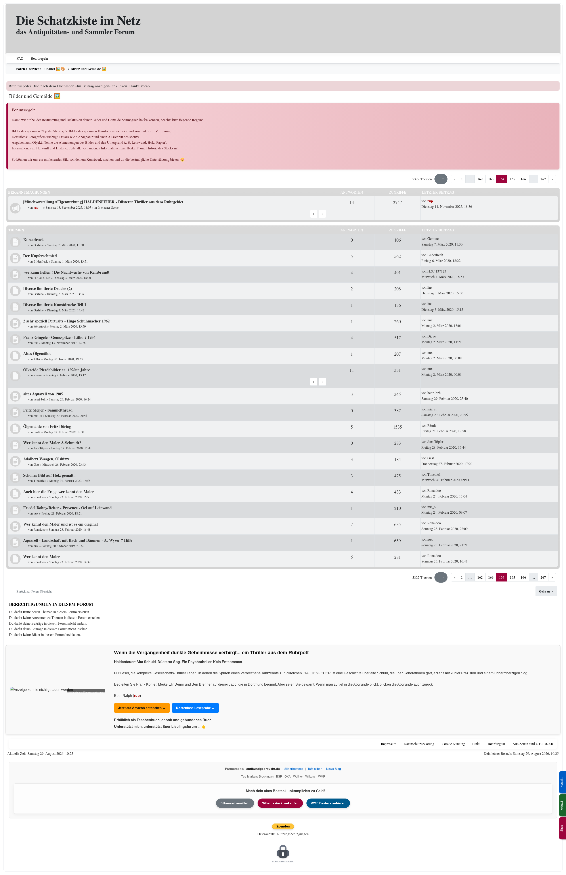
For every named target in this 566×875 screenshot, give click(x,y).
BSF (279, 776)
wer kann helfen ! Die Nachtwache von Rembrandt (66, 272)
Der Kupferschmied (40, 256)
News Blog (333, 768)
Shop (561, 828)
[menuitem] (17, 58)
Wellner (298, 776)
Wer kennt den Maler (41, 556)
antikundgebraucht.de (263, 768)
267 (543, 178)
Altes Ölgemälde (37, 353)
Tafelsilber (315, 768)
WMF (321, 776)
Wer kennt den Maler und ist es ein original (60, 524)
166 (523, 178)
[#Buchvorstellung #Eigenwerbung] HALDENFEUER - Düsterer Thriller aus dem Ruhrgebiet (103, 202)
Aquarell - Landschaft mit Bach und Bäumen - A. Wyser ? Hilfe (77, 540)
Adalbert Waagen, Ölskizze (46, 459)
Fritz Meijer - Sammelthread (48, 410)
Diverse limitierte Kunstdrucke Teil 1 (54, 304)
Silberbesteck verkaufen (280, 803)
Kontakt (561, 782)
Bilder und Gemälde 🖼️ (35, 95)
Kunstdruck (33, 239)
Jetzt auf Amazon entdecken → (142, 708)
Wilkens (310, 776)
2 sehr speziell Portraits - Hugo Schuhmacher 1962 (66, 321)
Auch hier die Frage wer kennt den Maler (58, 491)
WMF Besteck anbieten (328, 803)
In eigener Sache (108, 207)
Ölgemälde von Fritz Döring (47, 426)
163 (490, 178)
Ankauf (561, 805)
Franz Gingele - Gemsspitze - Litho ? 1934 (59, 337)
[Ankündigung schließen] (557, 84)
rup (137, 696)
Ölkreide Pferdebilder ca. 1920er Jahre (56, 370)
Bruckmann (266, 776)
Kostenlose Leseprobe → (195, 708)
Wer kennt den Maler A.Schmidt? (52, 443)
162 (480, 178)
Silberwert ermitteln (235, 803)
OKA (288, 776)
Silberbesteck (293, 768)
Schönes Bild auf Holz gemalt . (49, 475)
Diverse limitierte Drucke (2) (47, 288)
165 (512, 178)
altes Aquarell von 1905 (43, 394)
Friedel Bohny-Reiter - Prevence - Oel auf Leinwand (67, 508)
